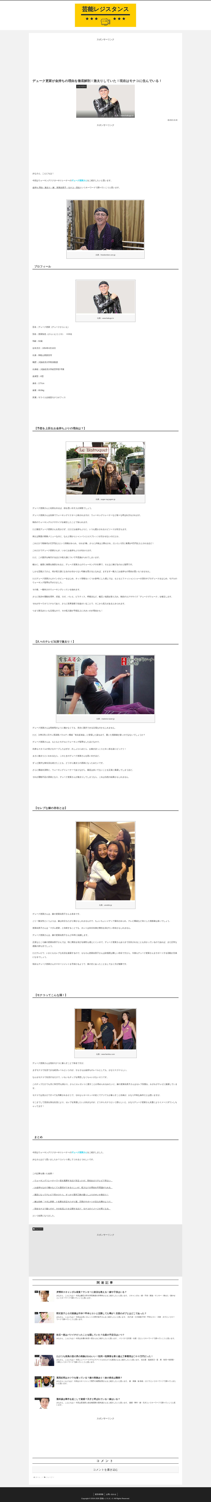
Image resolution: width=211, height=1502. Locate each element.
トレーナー (38, 1229)
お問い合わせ (111, 1494)
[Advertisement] (105, 59)
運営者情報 (99, 1494)
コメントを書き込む (105, 1469)
